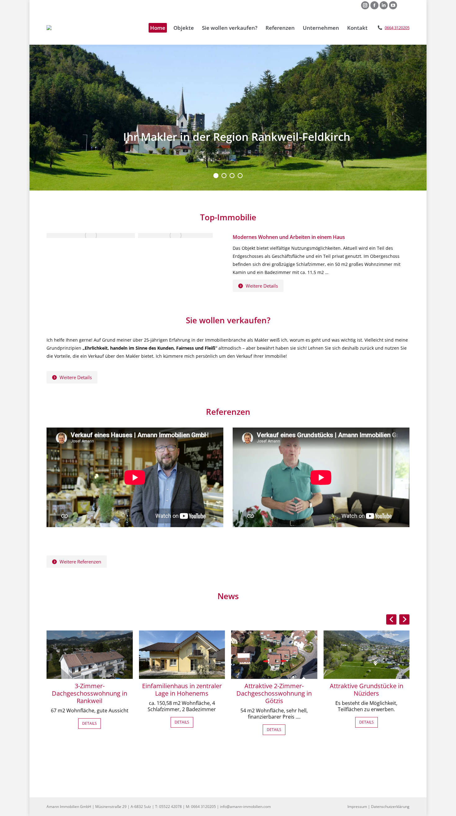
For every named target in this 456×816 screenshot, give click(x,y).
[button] (404, 619)
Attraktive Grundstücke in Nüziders (366, 689)
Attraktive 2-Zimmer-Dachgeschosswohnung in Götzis (274, 693)
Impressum (357, 806)
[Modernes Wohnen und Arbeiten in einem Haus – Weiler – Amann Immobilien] (91, 235)
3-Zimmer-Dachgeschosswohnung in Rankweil (89, 693)
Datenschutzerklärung (390, 806)
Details (89, 723)
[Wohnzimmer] (175, 235)
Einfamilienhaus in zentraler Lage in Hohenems (182, 689)
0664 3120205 (397, 27)
